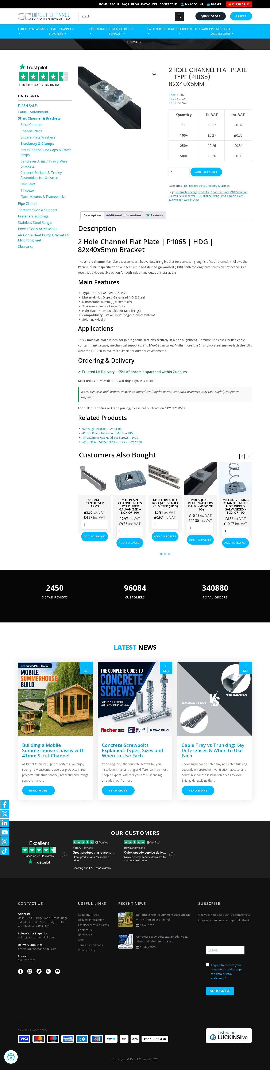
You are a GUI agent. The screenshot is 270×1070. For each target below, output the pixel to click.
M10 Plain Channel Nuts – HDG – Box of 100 (112, 442)
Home (103, 4)
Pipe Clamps (27, 203)
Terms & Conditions (90, 945)
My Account (194, 4)
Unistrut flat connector (182, 196)
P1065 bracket (238, 192)
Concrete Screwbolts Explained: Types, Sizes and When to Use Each (132, 750)
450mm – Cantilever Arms (95, 503)
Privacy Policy (86, 950)
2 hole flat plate (220, 192)
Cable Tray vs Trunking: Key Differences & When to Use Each (213, 750)
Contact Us (169, 4)
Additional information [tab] (123, 215)
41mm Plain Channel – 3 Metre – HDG (108, 433)
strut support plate (231, 196)
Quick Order (211, 16)
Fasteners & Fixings (33, 216)
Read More (38, 790)
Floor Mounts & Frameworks (43, 196)
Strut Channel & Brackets (39, 118)
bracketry (203, 192)
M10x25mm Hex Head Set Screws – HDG (110, 438)
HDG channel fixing (208, 196)
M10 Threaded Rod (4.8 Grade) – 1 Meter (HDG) (165, 503)
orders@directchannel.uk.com (37, 949)
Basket (216, 4)
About (114, 4)
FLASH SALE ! (28, 105)
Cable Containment (33, 112)
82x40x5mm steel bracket (184, 199)
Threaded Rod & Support (37, 210)
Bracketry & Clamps (37, 143)
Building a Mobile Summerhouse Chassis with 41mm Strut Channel (53, 750)
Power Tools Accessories (37, 229)
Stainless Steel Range (35, 222)
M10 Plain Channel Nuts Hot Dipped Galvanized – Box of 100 (130, 506)
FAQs (125, 4)
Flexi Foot (27, 184)
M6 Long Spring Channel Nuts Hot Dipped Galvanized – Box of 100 (236, 506)
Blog (135, 4)
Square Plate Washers (37, 137)
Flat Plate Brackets (194, 186)
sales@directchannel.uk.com (36, 937)
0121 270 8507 (26, 960)
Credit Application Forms (93, 925)
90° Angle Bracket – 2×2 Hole (102, 429)
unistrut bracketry (186, 192)
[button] (154, 73)
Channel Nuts (31, 131)
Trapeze (27, 190)
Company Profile (88, 915)
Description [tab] (92, 215)
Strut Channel (31, 124)
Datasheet (149, 4)
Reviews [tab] (156, 215)
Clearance (26, 246)
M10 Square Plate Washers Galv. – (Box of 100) (200, 504)
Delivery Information (91, 920)
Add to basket (206, 172)
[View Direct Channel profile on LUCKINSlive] (229, 1035)
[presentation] (242, 456)
